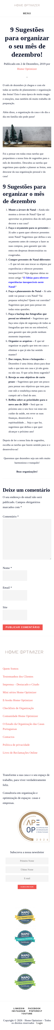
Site (5, 607)
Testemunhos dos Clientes (18, 676)
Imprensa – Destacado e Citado (21, 684)
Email (7, 587)
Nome (7, 567)
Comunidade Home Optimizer (20, 716)
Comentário (11, 516)
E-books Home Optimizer (18, 700)
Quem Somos (10, 668)
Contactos (8, 736)
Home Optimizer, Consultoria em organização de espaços (27, 5)
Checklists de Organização (18, 708)
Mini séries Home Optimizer (19, 692)
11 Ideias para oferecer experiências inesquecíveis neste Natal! (28, 282)
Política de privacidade (16, 744)
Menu (27, 13)
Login (39, 1023)
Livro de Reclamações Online (20, 752)
